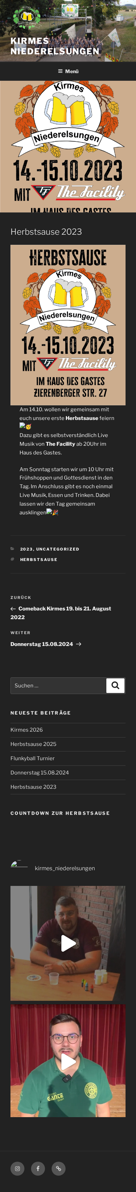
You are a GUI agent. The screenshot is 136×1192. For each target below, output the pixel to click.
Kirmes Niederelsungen (55, 46)
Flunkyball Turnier (32, 758)
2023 (26, 549)
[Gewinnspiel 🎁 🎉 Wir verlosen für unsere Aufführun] (68, 1061)
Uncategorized (58, 549)
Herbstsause (39, 559)
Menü (71, 71)
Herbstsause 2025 (33, 744)
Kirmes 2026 (26, 730)
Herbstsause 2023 (33, 787)
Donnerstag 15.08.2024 (39, 773)
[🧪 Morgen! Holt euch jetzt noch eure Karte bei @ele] (68, 943)
